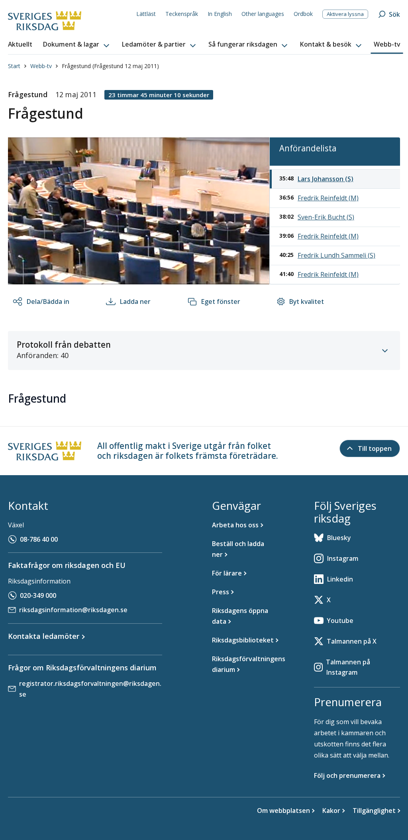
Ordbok (303, 14)
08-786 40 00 (39, 539)
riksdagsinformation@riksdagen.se (73, 609)
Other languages (262, 14)
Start (14, 66)
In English (220, 14)
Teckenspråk (181, 14)
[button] (77, 44)
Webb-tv (41, 66)
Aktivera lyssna (345, 14)
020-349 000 (38, 595)
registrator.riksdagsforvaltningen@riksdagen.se (90, 689)
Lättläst (146, 14)
